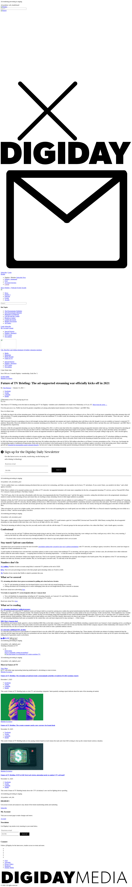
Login (9, 272)
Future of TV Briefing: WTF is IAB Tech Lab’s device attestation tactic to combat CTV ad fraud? (33, 775)
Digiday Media (9, 867)
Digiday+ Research (10, 333)
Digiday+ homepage (11, 279)
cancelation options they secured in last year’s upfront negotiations (58, 546)
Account (3, 819)
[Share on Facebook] (4, 638)
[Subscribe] (66, 271)
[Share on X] (6, 638)
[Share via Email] (8, 638)
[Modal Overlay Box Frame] (66, 461)
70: (2, 573)
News (2, 288)
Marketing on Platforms (12, 314)
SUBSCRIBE (5, 377)
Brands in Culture (10, 318)
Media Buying (9, 356)
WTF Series (8, 335)
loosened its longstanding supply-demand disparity (23, 445)
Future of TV (9, 358)
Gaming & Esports (10, 320)
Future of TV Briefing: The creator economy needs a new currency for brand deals (28, 725)
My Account (4, 328)
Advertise (8, 862)
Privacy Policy (9, 864)
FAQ (6, 281)
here (23, 589)
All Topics (8, 323)
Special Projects (9, 331)
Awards (23, 288)
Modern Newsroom (11, 321)
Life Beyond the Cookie (12, 316)
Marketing (8, 355)
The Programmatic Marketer (13, 313)
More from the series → (100, 404)
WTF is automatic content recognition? (16, 652)
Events (19, 288)
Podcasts (14, 288)
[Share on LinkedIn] (2, 638)
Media (7, 353)
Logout (7, 284)
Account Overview (10, 283)
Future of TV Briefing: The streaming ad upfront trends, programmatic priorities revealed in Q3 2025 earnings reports (39, 676)
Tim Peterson (7, 388)
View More (4, 668)
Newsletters (8, 336)
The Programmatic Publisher (13, 311)
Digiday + (8, 288)
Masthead (8, 866)
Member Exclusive (6, 378)
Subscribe (4, 272)
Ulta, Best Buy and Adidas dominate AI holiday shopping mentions (21, 350)
